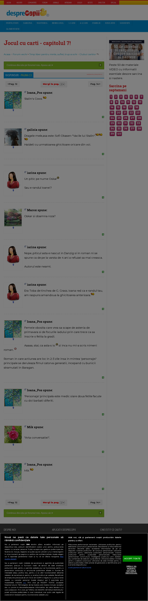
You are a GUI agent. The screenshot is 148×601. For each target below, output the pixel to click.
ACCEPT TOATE (132, 558)
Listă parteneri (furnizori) (79, 568)
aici (24, 582)
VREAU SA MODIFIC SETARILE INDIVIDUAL (131, 569)
